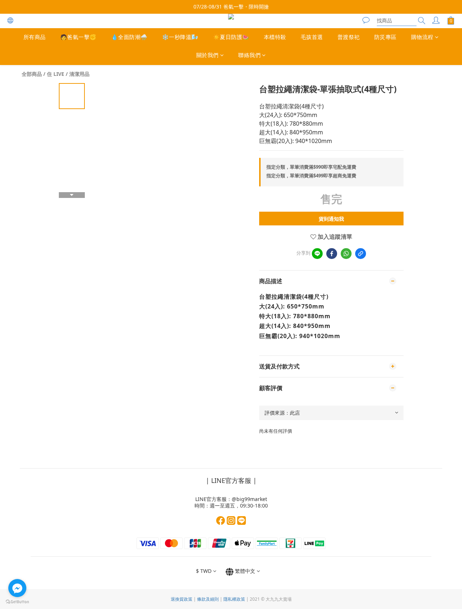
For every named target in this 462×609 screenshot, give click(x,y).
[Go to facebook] (17, 588)
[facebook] (331, 253)
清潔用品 (79, 73)
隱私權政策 (234, 599)
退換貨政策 (181, 599)
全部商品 (32, 73)
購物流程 (422, 36)
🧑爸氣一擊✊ (78, 36)
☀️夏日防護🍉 (231, 36)
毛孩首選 (312, 36)
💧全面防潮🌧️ (129, 36)
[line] (317, 253)
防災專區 (385, 36)
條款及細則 (208, 599)
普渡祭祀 (348, 36)
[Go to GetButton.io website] (17, 602)
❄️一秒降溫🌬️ (180, 36)
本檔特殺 (275, 36)
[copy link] (360, 253)
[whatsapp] (346, 253)
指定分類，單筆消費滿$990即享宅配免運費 (311, 167)
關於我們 (207, 55)
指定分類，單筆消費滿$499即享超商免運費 (311, 175)
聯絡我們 (249, 55)
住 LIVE (55, 73)
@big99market (249, 499)
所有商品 (34, 36)
